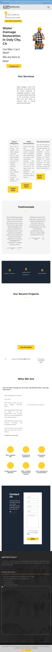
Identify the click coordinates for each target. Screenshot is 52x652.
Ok (22, 650)
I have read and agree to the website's (32, 532)
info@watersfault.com (9, 582)
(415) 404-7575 (7, 580)
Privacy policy (35, 647)
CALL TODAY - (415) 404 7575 (13, 21)
